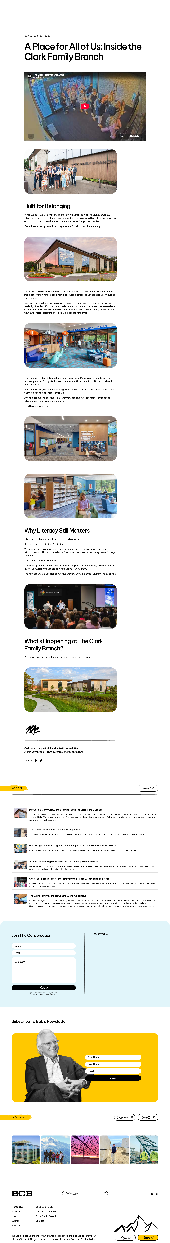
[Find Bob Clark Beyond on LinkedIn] (157, 1193)
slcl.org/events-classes (77, 657)
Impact (15, 1216)
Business (16, 1220)
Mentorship (17, 1206)
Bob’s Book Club (44, 1206)
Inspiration (17, 1211)
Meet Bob (17, 1225)
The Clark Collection (46, 1211)
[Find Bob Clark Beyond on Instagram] (152, 1193)
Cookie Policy (88, 1239)
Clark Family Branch (45, 1216)
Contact (39, 1220)
